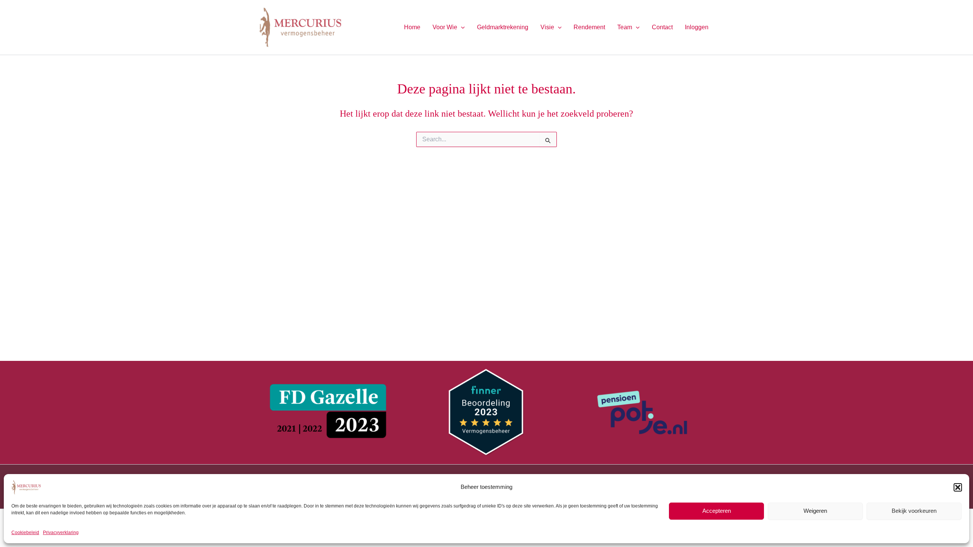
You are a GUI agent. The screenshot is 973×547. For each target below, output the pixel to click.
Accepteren (716, 510)
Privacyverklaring (61, 532)
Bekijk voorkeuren (914, 510)
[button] (958, 487)
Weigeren (815, 510)
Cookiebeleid (25, 532)
